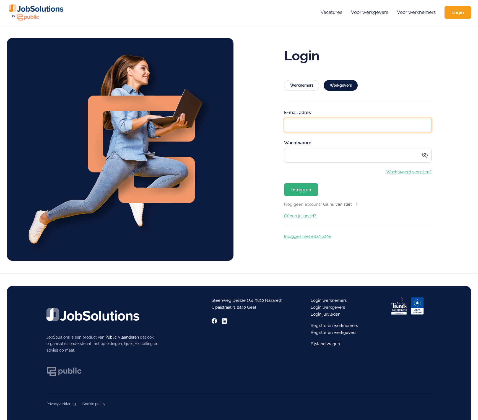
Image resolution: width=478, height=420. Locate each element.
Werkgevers (341, 85)
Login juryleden (326, 314)
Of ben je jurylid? (300, 215)
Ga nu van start (337, 204)
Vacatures (331, 12)
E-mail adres (297, 112)
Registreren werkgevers (333, 332)
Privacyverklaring (61, 404)
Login (457, 12)
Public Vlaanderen (122, 337)
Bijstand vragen (325, 343)
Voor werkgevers (369, 12)
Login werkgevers (328, 307)
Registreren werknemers (334, 325)
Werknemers (301, 85)
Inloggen (301, 189)
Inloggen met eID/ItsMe (307, 236)
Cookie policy (93, 404)
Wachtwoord (297, 142)
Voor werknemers (416, 12)
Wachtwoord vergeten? (409, 171)
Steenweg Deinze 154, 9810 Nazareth (247, 300)
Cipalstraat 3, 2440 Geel (234, 307)
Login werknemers (329, 300)
